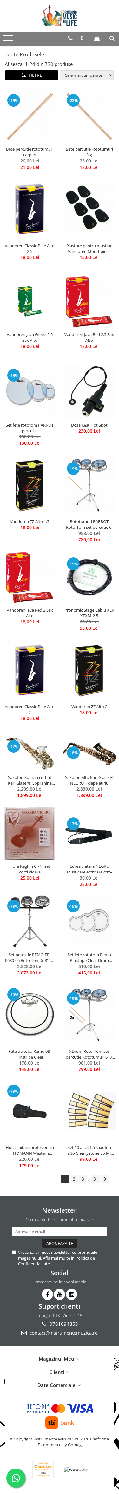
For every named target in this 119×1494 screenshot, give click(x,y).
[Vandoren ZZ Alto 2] (89, 669)
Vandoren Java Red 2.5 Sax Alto (89, 337)
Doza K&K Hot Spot (89, 425)
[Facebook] (47, 1294)
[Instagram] (71, 1294)
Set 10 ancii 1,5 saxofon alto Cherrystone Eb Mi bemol (89, 1150)
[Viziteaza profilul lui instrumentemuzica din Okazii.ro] (43, 1469)
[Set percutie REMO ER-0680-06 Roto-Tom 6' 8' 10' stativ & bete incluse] (29, 922)
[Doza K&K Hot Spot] (89, 391)
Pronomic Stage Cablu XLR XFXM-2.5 (89, 613)
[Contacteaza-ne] (70, 38)
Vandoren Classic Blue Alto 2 (30, 709)
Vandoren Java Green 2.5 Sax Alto (30, 337)
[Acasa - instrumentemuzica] (59, 16)
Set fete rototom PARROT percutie (30, 428)
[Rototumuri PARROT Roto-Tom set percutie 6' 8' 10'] (89, 485)
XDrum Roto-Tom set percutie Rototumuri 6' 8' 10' (89, 1054)
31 (95, 1179)
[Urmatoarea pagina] (105, 1179)
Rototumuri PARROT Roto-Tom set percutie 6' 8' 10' (89, 524)
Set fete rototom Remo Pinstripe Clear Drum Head (89, 957)
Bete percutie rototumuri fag (89, 152)
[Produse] (8, 40)
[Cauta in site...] (112, 38)
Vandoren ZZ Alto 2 (89, 706)
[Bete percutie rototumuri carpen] (29, 116)
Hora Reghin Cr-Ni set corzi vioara (30, 869)
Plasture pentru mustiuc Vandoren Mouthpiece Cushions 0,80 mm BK (89, 248)
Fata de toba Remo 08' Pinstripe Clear (30, 1054)
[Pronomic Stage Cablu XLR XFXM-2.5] (89, 577)
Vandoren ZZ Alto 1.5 (29, 521)
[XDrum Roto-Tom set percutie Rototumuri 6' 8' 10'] (89, 1014)
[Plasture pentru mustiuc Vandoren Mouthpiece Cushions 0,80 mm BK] (89, 209)
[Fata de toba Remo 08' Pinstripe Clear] (29, 1014)
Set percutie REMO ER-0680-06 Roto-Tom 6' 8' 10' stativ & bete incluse (29, 957)
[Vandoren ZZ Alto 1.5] (29, 484)
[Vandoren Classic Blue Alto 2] (29, 669)
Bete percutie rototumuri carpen (29, 152)
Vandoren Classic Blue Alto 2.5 (30, 248)
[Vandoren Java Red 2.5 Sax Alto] (89, 301)
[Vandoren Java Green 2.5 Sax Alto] (29, 301)
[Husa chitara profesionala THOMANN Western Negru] (29, 1111)
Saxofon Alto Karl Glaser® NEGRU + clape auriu (89, 780)
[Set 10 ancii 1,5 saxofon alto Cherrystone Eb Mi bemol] (89, 1111)
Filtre (34, 75)
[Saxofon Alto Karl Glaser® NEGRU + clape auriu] (89, 753)
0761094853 (63, 1324)
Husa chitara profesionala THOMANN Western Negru (30, 1150)
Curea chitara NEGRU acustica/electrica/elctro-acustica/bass (89, 869)
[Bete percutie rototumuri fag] (89, 116)
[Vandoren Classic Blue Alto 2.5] (29, 209)
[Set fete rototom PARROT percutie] (29, 391)
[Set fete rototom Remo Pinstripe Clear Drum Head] (89, 922)
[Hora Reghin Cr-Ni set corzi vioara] (29, 833)
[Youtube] (59, 1294)
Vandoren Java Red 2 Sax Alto (30, 613)
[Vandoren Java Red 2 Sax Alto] (29, 577)
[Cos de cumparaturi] (97, 38)
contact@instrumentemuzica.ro (63, 1333)
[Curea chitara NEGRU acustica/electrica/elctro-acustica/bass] (89, 833)
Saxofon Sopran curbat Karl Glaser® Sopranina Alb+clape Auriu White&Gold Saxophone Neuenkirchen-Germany (29, 780)
